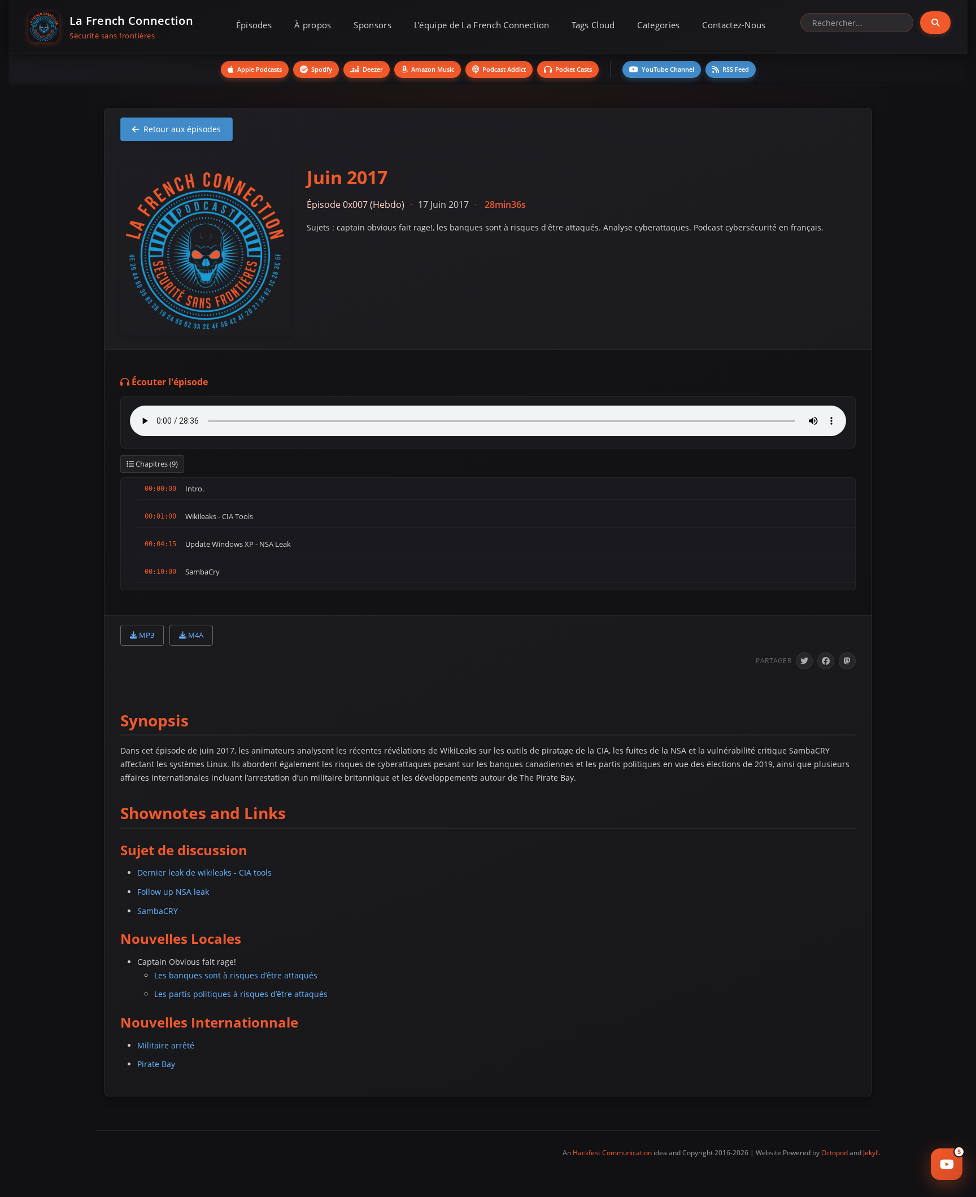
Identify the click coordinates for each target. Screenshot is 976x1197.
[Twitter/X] (804, 660)
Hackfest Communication (612, 1152)
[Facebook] (825, 660)
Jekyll (871, 1152)
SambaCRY (157, 911)
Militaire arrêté (165, 1045)
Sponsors (372, 25)
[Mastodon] (847, 660)
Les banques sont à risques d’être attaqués (235, 975)
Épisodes (254, 25)
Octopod (834, 1152)
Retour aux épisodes (182, 129)
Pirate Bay (156, 1064)
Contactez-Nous (733, 25)
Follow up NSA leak (173, 891)
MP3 (145, 635)
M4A (194, 635)
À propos (312, 25)
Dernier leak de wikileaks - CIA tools (204, 872)
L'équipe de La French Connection (482, 25)
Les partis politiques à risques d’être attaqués (241, 994)
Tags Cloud (593, 25)
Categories (658, 25)
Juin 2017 (347, 177)
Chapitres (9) (156, 464)
